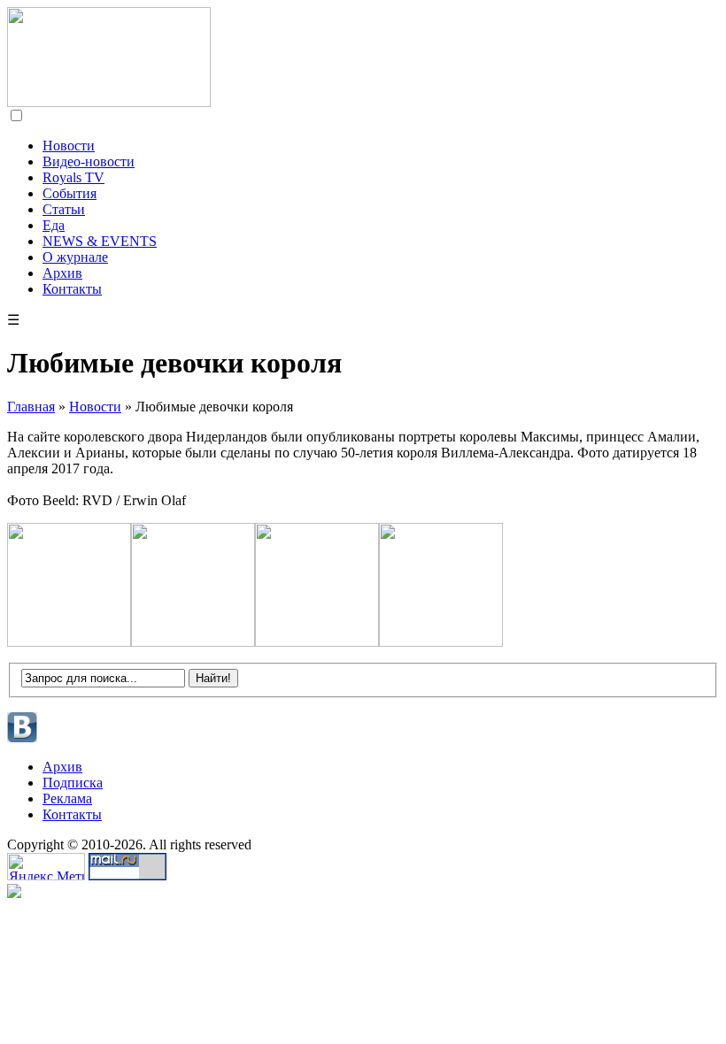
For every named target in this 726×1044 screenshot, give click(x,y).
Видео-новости (88, 161)
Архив (62, 272)
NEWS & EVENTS (99, 241)
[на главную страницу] (109, 102)
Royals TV (73, 177)
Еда (53, 225)
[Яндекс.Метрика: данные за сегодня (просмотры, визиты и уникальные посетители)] (46, 866)
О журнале (75, 257)
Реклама (67, 798)
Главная (31, 406)
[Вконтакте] (22, 740)
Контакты (72, 288)
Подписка (72, 782)
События (69, 193)
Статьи (63, 209)
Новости (68, 145)
